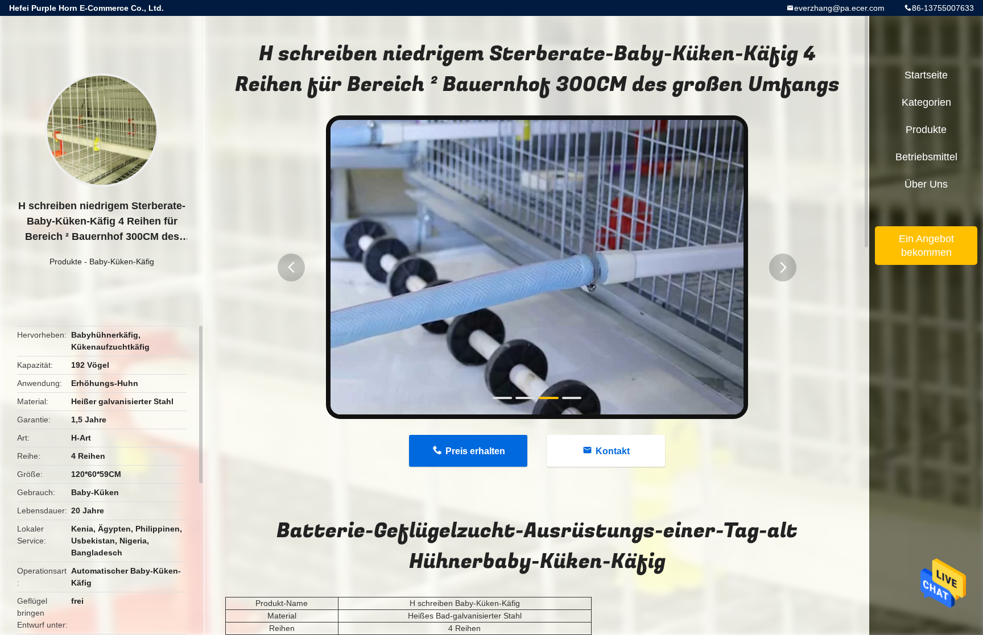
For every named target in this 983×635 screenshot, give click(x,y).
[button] (291, 267)
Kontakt (613, 451)
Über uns (926, 184)
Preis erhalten (475, 451)
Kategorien (926, 102)
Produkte (65, 261)
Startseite (926, 75)
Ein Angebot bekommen (926, 245)
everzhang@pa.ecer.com (839, 8)
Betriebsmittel (926, 157)
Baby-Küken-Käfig (121, 261)
